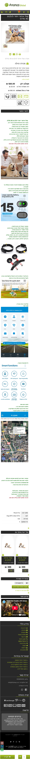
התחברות (23, 650)
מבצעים (23, 632)
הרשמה (24, 647)
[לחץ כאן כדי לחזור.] (28, 528)
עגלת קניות (23, 643)
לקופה (24, 645)
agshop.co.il (17, 734)
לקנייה (6, 757)
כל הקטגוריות (19, 583)
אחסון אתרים (11, 747)
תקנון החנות (22, 639)
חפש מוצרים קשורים (21, 590)
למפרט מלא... (25, 79)
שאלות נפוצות (22, 634)
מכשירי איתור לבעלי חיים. (20, 587)
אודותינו (24, 630)
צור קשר (23, 637)
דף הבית (23, 628)
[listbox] (15, 554)
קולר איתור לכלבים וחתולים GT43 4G (22, 561)
